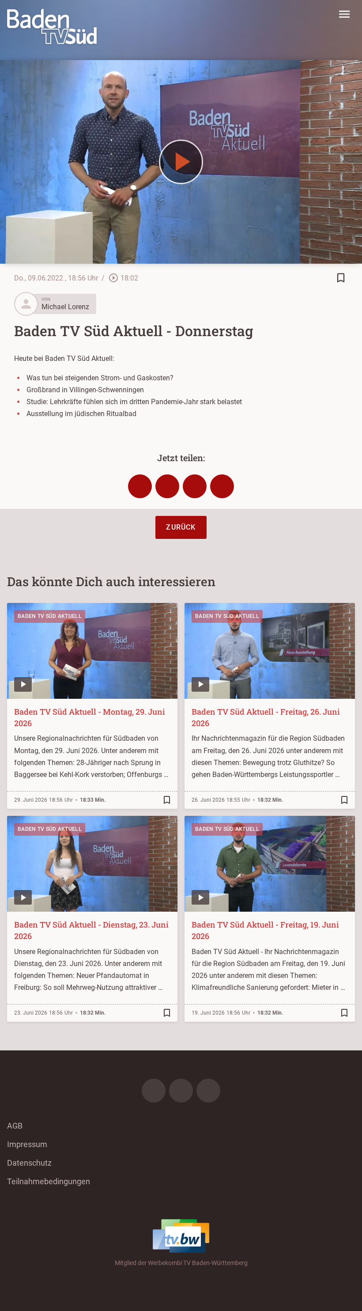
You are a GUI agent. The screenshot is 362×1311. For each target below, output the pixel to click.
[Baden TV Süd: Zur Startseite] (52, 26)
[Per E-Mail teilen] (222, 486)
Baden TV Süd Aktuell (50, 616)
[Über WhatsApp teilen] (195, 486)
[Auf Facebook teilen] (140, 486)
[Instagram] (181, 1091)
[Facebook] (154, 1091)
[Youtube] (208, 1091)
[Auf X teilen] (167, 486)
